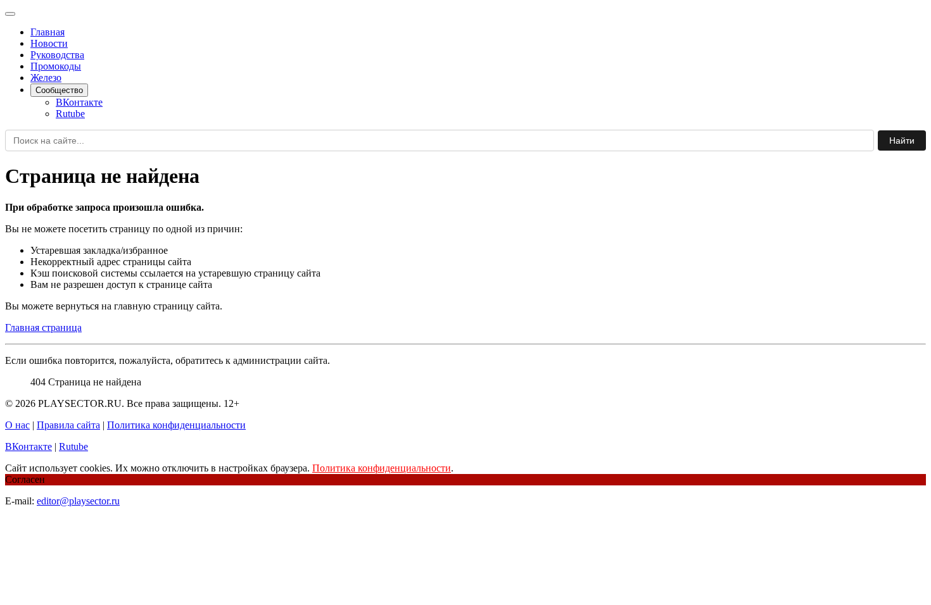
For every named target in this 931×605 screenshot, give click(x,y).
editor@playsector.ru (78, 501)
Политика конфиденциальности (176, 425)
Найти (902, 140)
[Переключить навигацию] (10, 14)
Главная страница (43, 327)
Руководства (57, 54)
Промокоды (55, 66)
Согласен (25, 479)
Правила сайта (68, 425)
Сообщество (59, 90)
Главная (47, 32)
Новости (49, 43)
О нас (17, 425)
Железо (45, 77)
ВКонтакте (79, 102)
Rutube (70, 113)
